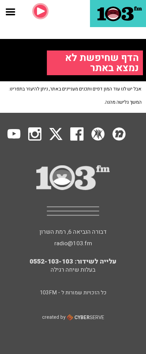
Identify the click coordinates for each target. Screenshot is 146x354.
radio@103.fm (73, 243)
